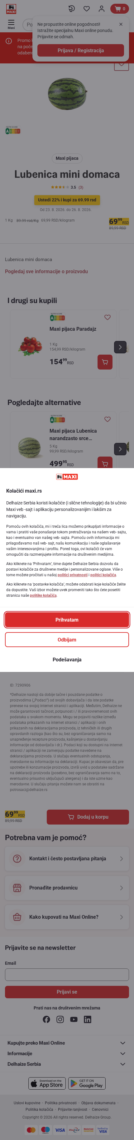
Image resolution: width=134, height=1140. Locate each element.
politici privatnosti (73, 575)
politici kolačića (103, 575)
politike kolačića (43, 595)
